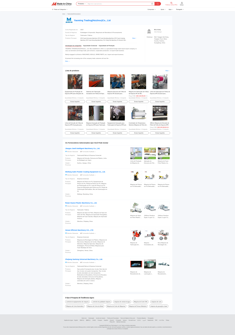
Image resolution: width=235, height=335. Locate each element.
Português (118, 320)
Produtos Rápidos (141, 318)
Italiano (125, 320)
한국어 (139, 320)
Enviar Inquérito (75, 101)
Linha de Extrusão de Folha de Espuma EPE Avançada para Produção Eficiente (74, 125)
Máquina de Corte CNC (141, 301)
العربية (144, 320)
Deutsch (112, 320)
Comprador (151, 9)
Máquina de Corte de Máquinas (116, 306)
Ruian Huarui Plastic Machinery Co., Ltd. (81, 203)
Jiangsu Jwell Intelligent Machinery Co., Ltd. (82, 148)
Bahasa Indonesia (121, 322)
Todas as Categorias (60, 9)
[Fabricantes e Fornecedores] (61, 4)
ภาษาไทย (161, 320)
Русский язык (132, 320)
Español (106, 320)
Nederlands (150, 320)
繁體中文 (88, 320)
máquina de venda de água (122, 301)
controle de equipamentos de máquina (77, 301)
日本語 (94, 320)
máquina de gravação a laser (158, 306)
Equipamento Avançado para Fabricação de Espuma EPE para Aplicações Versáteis (117, 125)
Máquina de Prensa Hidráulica (138, 306)
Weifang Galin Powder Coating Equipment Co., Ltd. (85, 172)
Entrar (182, 5)
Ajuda (162, 9)
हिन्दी (156, 320)
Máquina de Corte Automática (75, 306)
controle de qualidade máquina (101, 301)
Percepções (150, 318)
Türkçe (167, 320)
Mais (133, 38)
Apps (170, 9)
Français (100, 320)
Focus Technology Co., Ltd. (114, 325)
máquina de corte (156, 301)
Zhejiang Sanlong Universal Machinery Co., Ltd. (84, 259)
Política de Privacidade (113, 318)
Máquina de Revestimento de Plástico (135, 273)
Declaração (91, 318)
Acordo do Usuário (100, 318)
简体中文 (82, 320)
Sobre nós (84, 318)
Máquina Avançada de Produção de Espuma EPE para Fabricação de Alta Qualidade (96, 125)
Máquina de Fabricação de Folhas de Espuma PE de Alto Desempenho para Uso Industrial (139, 93)
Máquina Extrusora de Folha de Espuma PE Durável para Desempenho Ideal (116, 93)
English (76, 320)
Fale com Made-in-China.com (128, 318)
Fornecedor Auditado (89, 151)
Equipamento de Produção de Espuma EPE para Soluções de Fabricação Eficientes (74, 93)
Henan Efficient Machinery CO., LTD (79, 230)
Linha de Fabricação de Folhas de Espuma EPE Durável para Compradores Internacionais (160, 93)
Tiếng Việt (112, 322)
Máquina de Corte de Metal (95, 306)
